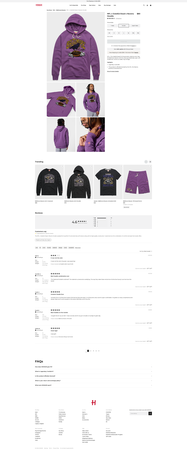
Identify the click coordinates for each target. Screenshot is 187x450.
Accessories (85, 419)
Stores (60, 434)
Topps (107, 414)
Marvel (107, 419)
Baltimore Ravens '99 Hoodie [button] (65, 318)
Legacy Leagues (39, 423)
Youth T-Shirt (135, 25)
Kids (83, 416)
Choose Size (123, 41)
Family (60, 421)
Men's (83, 412)
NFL (54, 10)
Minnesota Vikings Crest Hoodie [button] (66, 336)
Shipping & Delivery (87, 438)
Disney (107, 416)
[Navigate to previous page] (93, 349)
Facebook (37, 438)
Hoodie (123, 25)
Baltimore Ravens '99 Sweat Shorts (132, 201)
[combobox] (146, 251)
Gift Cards (108, 436)
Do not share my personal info (66, 448)
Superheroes (62, 416)
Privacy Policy (56, 448)
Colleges (37, 421)
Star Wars (108, 418)
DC (106, 421)
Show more (77, 247)
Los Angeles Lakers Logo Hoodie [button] (66, 264)
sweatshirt (71, 247)
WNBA (36, 418)
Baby (83, 418)
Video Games (62, 414)
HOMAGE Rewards (111, 432)
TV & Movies (62, 412)
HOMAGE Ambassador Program (114, 434)
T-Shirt (112, 25)
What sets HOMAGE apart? (43, 385)
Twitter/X (37, 436)
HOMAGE (41, 448)
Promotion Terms (87, 434)
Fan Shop (49, 10)
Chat (36, 440)
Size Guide (110, 36)
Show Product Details (113, 71)
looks (65, 247)
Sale (115, 5)
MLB (36, 412)
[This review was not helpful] (150, 268)
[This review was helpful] (147, 268)
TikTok (37, 434)
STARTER (108, 412)
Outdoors (61, 419)
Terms (50, 448)
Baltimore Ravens (61, 10)
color (44, 247)
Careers (61, 432)
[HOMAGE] (39, 5)
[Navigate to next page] (93, 352)
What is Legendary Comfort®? (44, 371)
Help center (85, 430)
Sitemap (46, 448)
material (55, 247)
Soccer (37, 419)
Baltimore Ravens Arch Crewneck (44, 201)
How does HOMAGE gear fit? (43, 367)
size (37, 247)
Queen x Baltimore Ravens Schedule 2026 (105, 201)
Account (108, 430)
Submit (150, 413)
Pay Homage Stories (40, 430)
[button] (150, 5)
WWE (60, 418)
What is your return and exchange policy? (48, 380)
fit (40, 247)
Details (136, 52)
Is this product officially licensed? (45, 376)
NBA (36, 416)
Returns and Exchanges (88, 440)
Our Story (61, 430)
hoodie (49, 247)
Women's (84, 414)
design (60, 247)
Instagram (37, 432)
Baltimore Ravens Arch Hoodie (72, 201)
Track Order (85, 436)
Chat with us (85, 432)
